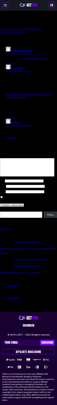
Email (2, 186)
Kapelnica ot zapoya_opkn (12, 248)
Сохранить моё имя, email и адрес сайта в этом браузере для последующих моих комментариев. (25, 198)
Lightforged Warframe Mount (26, 266)
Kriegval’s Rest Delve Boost (27, 242)
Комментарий (7, 156)
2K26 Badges (33, 272)
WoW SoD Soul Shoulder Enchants (30, 259)
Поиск (3, 210)
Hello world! (6, 229)
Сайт (2, 191)
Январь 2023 (12, 285)
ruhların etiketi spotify (22, 50)
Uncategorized (12, 298)
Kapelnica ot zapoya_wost (12, 272)
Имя (2, 181)
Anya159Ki (16, 68)
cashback (28, 325)
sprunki (15, 122)
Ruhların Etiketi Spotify (36, 58)
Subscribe (47, 342)
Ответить (10, 63)
